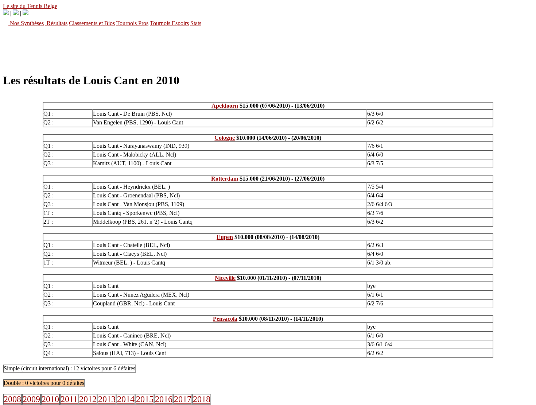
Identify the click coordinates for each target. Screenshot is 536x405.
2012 (88, 399)
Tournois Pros (132, 23)
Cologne (224, 138)
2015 (145, 399)
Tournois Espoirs (169, 23)
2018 (201, 399)
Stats (195, 23)
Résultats (56, 23)
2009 (31, 399)
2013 (107, 399)
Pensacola (225, 319)
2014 (126, 399)
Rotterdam (224, 179)
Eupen (225, 237)
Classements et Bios (92, 23)
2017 (182, 399)
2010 (50, 399)
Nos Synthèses (26, 23)
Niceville (225, 278)
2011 (69, 399)
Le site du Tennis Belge (30, 6)
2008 (12, 399)
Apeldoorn (224, 106)
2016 (163, 399)
